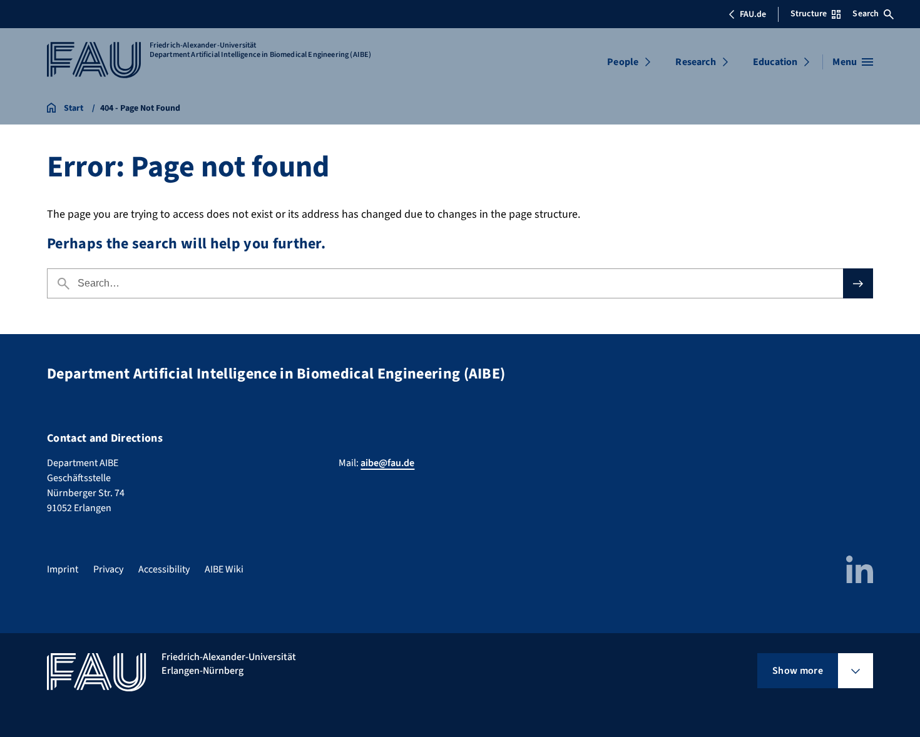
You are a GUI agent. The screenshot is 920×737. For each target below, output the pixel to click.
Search (865, 14)
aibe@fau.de (387, 463)
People (622, 62)
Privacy (108, 569)
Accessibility (164, 569)
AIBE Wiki (224, 569)
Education (775, 62)
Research (695, 62)
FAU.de (753, 14)
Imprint (62, 569)
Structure (808, 14)
